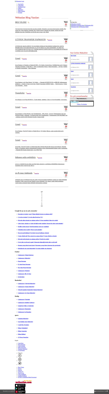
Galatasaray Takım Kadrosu (25, 255)
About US (20, 371)
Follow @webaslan (82, 104)
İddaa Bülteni (21, 334)
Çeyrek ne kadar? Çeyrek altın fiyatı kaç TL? (30, 217)
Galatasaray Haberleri (24, 258)
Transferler (20, 93)
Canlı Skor (20, 5)
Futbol (19, 8)
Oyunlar (20, 12)
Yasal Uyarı (21, 373)
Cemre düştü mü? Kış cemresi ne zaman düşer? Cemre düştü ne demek (37, 236)
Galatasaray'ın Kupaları (24, 312)
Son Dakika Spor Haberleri (25, 321)
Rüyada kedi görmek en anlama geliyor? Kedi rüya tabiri (33, 239)
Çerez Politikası (22, 374)
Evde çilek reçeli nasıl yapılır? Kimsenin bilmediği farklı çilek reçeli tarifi (37, 242)
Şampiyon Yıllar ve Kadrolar (26, 305)
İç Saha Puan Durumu (24, 264)
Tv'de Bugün (21, 350)
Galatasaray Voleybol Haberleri (26, 283)
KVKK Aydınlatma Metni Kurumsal (27, 377)
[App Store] (20, 386)
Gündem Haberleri (23, 318)
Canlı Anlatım (21, 346)
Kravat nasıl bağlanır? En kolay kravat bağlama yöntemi (33, 233)
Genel (17, 58)
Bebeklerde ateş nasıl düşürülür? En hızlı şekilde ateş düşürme (35, 248)
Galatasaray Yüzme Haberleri (26, 286)
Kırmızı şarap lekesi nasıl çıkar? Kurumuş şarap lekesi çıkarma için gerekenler (39, 245)
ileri (42, 206)
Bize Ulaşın (21, 367)
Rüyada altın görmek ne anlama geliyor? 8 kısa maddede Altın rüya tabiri (38, 220)
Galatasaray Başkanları (24, 309)
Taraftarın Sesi (21, 7)
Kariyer (20, 370)
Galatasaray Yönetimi (24, 299)
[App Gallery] (20, 393)
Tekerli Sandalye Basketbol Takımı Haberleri (30, 289)
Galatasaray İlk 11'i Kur (24, 274)
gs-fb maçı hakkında (23, 173)
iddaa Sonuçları (22, 347)
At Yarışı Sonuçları (23, 337)
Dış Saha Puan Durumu (24, 267)
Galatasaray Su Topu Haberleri (26, 293)
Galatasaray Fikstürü (24, 270)
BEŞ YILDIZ (20, 22)
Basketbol (20, 9)
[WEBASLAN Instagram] (20, 360)
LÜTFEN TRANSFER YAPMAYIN (30, 39)
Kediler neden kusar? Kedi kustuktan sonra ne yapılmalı (33, 226)
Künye (19, 368)
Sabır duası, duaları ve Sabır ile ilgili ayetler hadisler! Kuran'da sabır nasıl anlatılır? (40, 223)
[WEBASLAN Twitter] (20, 364)
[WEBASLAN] (19, 1)
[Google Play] (20, 389)
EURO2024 (21, 277)
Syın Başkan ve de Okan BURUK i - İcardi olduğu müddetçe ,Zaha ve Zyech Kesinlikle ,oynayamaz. (41, 99)
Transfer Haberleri (22, 349)
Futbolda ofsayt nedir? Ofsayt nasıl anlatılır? (30, 229)
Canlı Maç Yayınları (23, 324)
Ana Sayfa (20, 4)
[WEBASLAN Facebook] (20, 357)
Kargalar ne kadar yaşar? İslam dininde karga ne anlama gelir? (35, 214)
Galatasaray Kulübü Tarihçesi (26, 302)
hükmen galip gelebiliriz (25, 157)
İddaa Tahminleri (23, 328)
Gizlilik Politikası (22, 376)
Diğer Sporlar (21, 11)
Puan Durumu (22, 261)
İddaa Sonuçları (22, 331)
